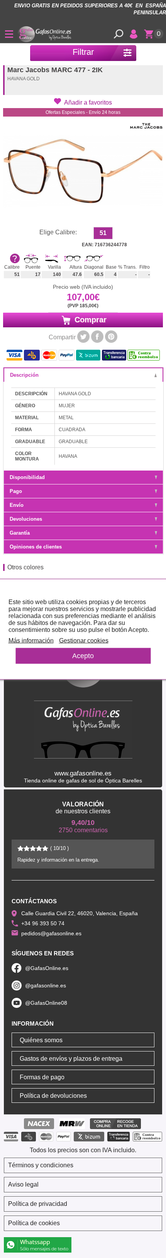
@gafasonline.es (45, 985)
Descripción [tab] (24, 375)
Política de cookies (34, 1223)
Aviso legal (23, 1184)
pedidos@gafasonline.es (51, 933)
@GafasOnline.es (46, 968)
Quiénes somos (41, 1040)
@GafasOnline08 (46, 1003)
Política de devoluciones (53, 1095)
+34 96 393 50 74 (42, 923)
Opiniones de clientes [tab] (36, 547)
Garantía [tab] (20, 533)
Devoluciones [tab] (26, 519)
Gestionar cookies (83, 640)
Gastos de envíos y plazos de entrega (71, 1058)
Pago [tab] (16, 491)
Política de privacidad (37, 1203)
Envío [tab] (17, 505)
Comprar (89, 319)
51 (103, 233)
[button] (83, 102)
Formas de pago (42, 1077)
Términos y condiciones (40, 1165)
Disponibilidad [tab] (27, 477)
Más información (31, 640)
